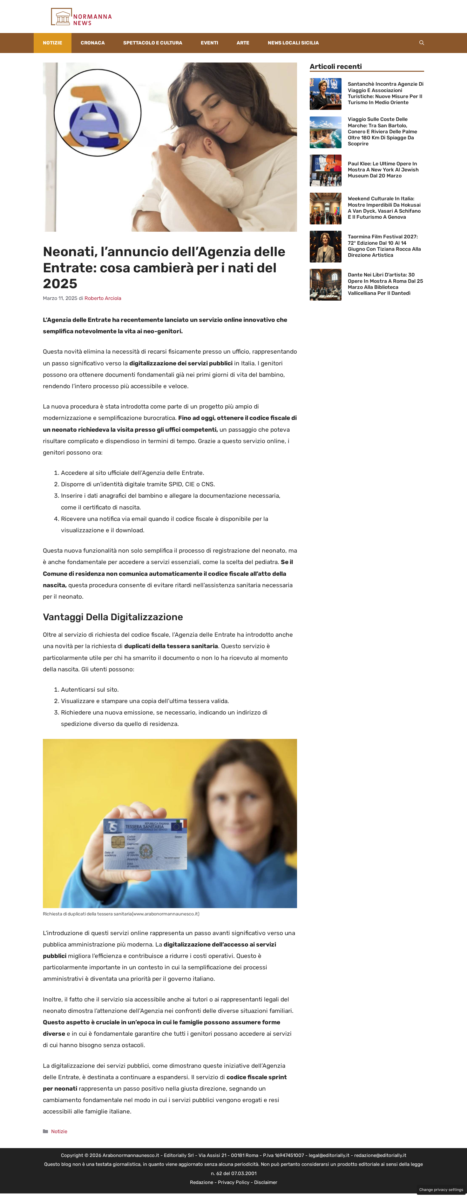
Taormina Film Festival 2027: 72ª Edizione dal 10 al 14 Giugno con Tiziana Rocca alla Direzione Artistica (384, 246)
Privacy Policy (233, 1182)
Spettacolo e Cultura (152, 43)
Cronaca (93, 43)
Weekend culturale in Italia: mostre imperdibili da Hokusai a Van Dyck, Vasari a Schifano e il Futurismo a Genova (384, 208)
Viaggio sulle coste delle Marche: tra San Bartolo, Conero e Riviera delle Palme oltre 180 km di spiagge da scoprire (382, 131)
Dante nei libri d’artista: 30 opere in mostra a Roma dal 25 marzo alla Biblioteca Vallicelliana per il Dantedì (385, 284)
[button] (421, 43)
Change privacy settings (441, 1189)
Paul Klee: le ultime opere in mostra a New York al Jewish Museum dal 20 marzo (383, 170)
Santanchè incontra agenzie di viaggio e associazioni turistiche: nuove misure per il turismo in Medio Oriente (385, 93)
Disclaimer (265, 1182)
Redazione (201, 1182)
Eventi (209, 43)
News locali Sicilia (293, 43)
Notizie (52, 43)
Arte (243, 43)
